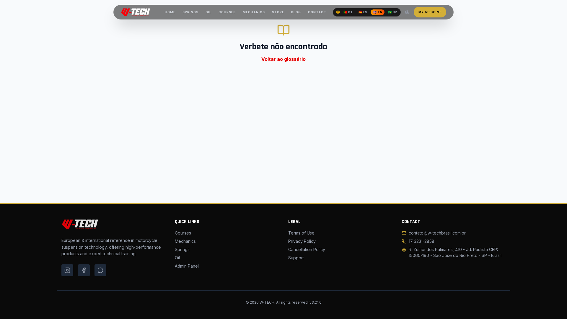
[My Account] (407, 12)
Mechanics (185, 241)
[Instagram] (67, 270)
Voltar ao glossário (283, 59)
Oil (177, 257)
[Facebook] (84, 270)
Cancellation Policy (306, 249)
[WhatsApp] (100, 270)
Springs (182, 249)
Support (296, 257)
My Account (429, 12)
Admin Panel (187, 265)
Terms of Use (301, 232)
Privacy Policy (302, 241)
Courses (183, 232)
